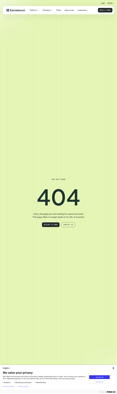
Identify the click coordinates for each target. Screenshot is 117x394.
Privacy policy (23, 386)
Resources (69, 10)
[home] (15, 10)
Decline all (99, 382)
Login (103, 3)
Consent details (8, 386)
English (6, 368)
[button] (110, 2)
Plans (58, 10)
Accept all (99, 377)
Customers (82, 10)
